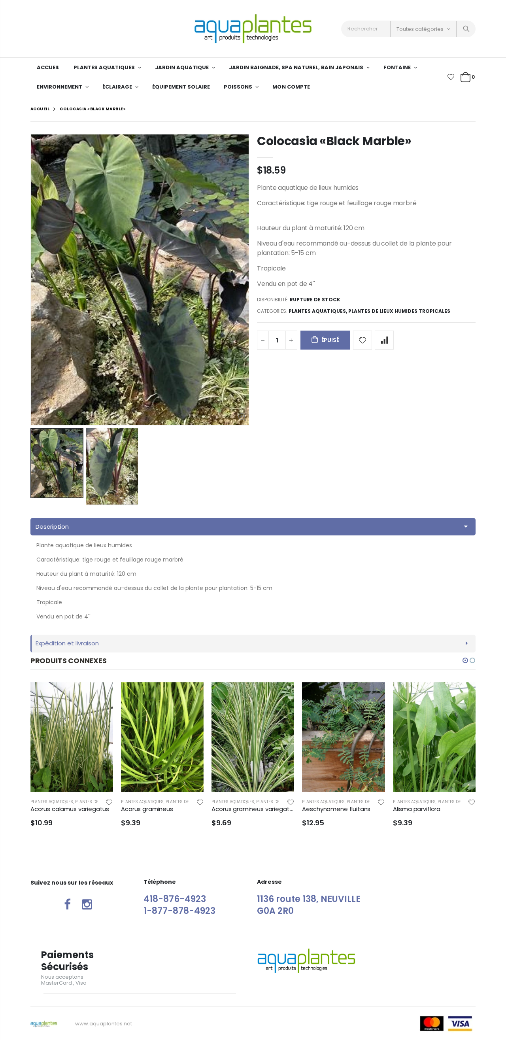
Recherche (465, 29)
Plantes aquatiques (317, 311)
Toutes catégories (420, 29)
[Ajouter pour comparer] (384, 340)
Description (52, 526)
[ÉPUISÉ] (100, 695)
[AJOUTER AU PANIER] (372, 695)
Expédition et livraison (67, 643)
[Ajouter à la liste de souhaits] (362, 340)
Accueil (40, 109)
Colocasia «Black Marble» (334, 140)
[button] (465, 660)
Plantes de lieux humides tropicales (399, 311)
